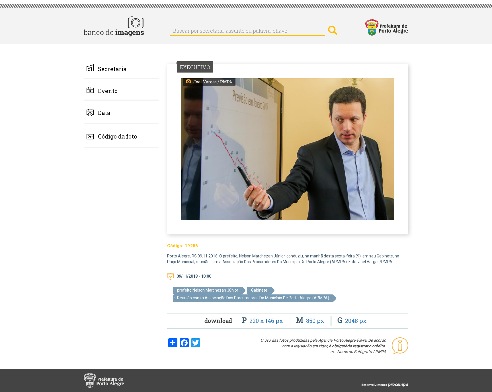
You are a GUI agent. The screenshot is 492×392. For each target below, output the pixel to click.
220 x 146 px (263, 320)
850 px (311, 320)
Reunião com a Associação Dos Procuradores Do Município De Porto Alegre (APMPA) (253, 298)
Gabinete (259, 290)
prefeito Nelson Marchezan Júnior (207, 290)
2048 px (352, 320)
